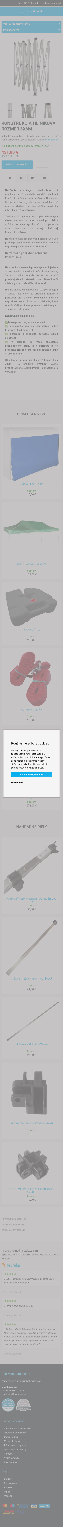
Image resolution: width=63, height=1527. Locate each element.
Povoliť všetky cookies (31, 774)
